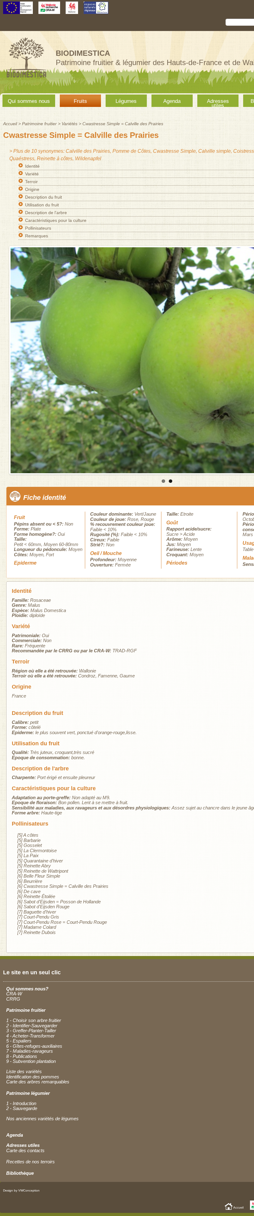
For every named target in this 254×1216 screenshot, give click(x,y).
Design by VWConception (21, 1190)
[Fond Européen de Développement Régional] (18, 11)
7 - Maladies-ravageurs (29, 1051)
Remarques (36, 235)
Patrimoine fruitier (39, 123)
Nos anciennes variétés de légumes (42, 1118)
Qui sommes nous (29, 101)
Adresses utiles (218, 102)
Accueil (10, 123)
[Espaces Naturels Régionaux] (96, 11)
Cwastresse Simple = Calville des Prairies (122, 123)
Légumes (126, 101)
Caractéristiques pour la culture (55, 220)
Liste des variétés (24, 1071)
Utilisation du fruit (42, 204)
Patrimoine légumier (28, 1093)
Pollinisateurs (38, 228)
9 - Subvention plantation (31, 1061)
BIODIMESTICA (83, 53)
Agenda (172, 101)
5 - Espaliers (19, 1040)
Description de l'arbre (46, 212)
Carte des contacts (25, 1150)
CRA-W (14, 993)
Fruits (80, 101)
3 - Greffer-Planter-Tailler (31, 1030)
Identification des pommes (32, 1076)
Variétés (69, 123)
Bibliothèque (20, 1173)
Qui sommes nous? (27, 988)
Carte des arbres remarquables (37, 1081)
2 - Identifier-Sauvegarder (31, 1025)
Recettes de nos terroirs (30, 1161)
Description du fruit (43, 197)
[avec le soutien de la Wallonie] (72, 11)
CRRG (13, 999)
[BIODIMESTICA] (26, 78)
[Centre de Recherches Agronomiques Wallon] (49, 11)
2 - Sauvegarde (21, 1108)
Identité (32, 166)
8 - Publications (21, 1056)
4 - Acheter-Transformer (30, 1035)
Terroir (31, 181)
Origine (32, 189)
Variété (32, 173)
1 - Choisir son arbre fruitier (33, 1020)
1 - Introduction (21, 1103)
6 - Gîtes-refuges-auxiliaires (34, 1046)
